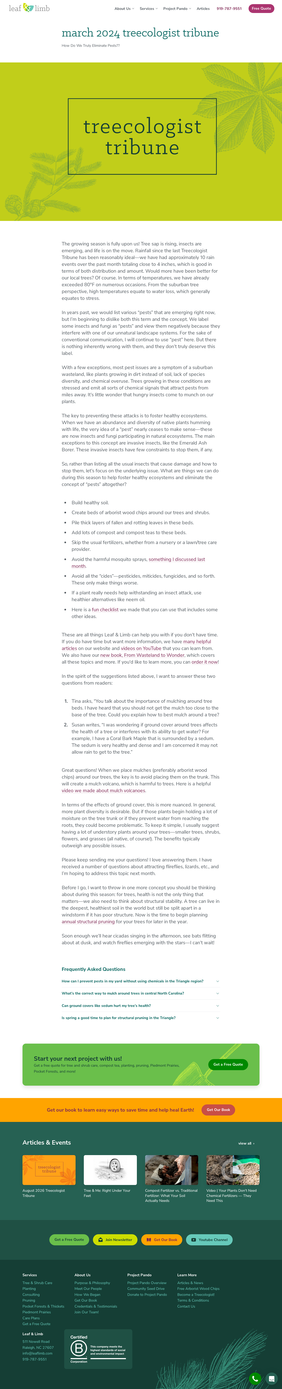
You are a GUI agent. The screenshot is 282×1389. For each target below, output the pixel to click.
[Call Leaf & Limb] (255, 1379)
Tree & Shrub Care (37, 1282)
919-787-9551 (34, 1359)
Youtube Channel (212, 1239)
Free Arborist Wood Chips (198, 1288)
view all (244, 1143)
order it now (205, 662)
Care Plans (31, 1318)
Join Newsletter (118, 1239)
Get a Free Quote (228, 1064)
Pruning (29, 1300)
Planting (29, 1288)
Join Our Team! (87, 1312)
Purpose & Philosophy (92, 1282)
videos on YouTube (141, 648)
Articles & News (190, 1282)
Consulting (31, 1294)
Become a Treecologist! (195, 1294)
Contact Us (186, 1306)
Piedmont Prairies (37, 1312)
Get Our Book (218, 1109)
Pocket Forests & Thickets (43, 1306)
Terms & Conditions (193, 1300)
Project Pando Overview (147, 1282)
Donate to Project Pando (147, 1294)
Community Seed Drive (146, 1288)
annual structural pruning (88, 921)
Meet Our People (88, 1288)
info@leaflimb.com (37, 1353)
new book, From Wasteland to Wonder (142, 655)
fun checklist (105, 609)
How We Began (87, 1294)
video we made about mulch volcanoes (103, 790)
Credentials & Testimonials (96, 1306)
